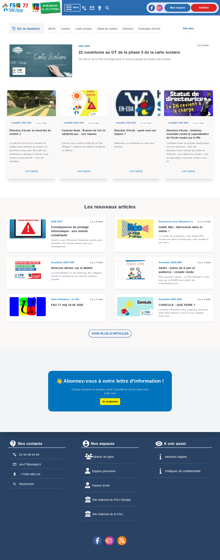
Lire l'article (31, 171)
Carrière (65, 28)
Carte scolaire (84, 28)
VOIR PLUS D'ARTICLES (110, 333)
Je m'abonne (110, 401)
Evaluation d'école (149, 28)
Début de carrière (107, 28)
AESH (51, 28)
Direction (128, 28)
